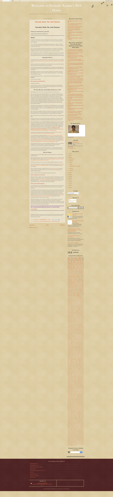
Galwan (75, 348)
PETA (72, 398)
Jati (72, 369)
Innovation (74, 366)
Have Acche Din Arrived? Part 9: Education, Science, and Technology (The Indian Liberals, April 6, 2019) (75, 60)
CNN (82, 277)
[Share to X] (57, 219)
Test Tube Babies (80, 429)
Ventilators (72, 436)
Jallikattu (75, 368)
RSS (79, 403)
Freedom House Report (77, 347)
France (68, 347)
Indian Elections (77, 362)
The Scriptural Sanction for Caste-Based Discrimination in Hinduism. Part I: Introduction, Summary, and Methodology (75, 230)
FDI (81, 343)
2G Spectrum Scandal (71, 301)
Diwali (76, 336)
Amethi (76, 309)
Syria (82, 292)
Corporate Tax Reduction (72, 331)
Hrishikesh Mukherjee (74, 359)
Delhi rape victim (77, 334)
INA (82, 359)
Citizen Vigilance (74, 327)
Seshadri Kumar (76, 142)
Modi (69, 261)
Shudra (72, 268)
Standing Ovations (70, 423)
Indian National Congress (80, 282)
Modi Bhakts (82, 384)
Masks (78, 381)
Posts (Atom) (35, 227)
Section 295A (76, 291)
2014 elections (70, 265)
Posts (70, 199)
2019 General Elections (78, 265)
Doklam (80, 336)
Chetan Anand (82, 324)
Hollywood (69, 359)
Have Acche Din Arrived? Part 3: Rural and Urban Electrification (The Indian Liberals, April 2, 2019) (75, 79)
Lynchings (78, 377)
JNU (73, 367)
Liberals (83, 376)
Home (47, 225)
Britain (82, 319)
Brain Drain (78, 277)
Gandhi (78, 348)
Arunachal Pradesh (52, 179)
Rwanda (80, 411)
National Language (70, 389)
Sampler (78, 413)
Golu (72, 353)
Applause (77, 311)
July (70, 162)
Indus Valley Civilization (72, 283)
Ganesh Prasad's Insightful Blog (42, 483)
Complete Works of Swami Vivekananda (36, 466)
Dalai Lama (81, 332)
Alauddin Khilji (73, 307)
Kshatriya (69, 267)
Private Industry (70, 403)
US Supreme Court (74, 434)
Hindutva (79, 281)
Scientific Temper (80, 416)
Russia (69, 268)
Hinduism (69, 259)
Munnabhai (78, 386)
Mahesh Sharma (80, 379)
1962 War (82, 295)
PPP (75, 398)
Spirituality (69, 422)
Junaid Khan (77, 370)
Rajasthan (79, 404)
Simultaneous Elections (71, 421)
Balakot (78, 275)
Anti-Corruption (81, 274)
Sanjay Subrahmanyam (74, 415)
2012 (70, 185)
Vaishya (75, 268)
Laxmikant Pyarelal (74, 376)
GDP (77, 280)
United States (71, 435)
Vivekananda (78, 294)
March (71, 168)
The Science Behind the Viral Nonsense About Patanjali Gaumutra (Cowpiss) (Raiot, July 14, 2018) (75, 95)
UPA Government (72, 433)
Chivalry (78, 326)
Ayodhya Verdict (73, 316)
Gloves (73, 352)
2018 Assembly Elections (80, 300)
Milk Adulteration (77, 384)
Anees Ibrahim (72, 310)
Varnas (74, 294)
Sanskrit (79, 415)
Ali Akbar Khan (78, 307)
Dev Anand (80, 335)
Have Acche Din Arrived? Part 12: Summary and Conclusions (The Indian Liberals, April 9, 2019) (75, 50)
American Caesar (80, 308)
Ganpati (80, 349)
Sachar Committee (78, 412)
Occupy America (70, 396)
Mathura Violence (70, 382)
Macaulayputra (69, 378)
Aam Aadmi (75, 302)
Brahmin (73, 266)
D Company (70, 332)
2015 (70, 180)
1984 (69, 296)
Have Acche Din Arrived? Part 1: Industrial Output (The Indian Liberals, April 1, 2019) (75, 86)
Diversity (73, 336)
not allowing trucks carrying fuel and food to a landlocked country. (45, 130)
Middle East (81, 383)
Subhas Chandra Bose (77, 292)
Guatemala (82, 353)
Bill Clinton (72, 318)
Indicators (69, 365)
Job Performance (79, 369)
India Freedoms (81, 361)
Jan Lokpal (78, 368)
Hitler (68, 271)
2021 (70, 155)
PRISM (78, 398)
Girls (82, 351)
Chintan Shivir (74, 326)
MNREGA (77, 285)
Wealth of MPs (73, 439)
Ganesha (74, 349)
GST (72, 348)
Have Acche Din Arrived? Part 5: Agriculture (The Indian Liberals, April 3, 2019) (75, 74)
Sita (71, 292)
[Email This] (55, 219)
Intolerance (78, 271)
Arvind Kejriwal (72, 313)
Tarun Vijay (70, 428)
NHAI (69, 388)
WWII (80, 438)
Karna (83, 283)
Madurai (76, 379)
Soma (82, 421)
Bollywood (82, 318)
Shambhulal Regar (81, 418)
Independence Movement (74, 361)
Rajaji (68, 291)
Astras (74, 315)
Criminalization (82, 331)
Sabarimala (73, 412)
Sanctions (81, 413)
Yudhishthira (78, 295)
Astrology (77, 315)
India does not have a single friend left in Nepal (54, 135)
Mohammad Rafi (71, 385)
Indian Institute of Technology (74, 363)
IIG (78, 359)
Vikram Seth (79, 437)
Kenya (56, 168)
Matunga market (80, 382)
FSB (72, 344)
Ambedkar (69, 266)
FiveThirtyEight (81, 345)
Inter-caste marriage (73, 271)
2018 (70, 174)
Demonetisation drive (75, 335)
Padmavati (76, 289)
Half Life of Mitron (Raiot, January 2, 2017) (74, 117)
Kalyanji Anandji (70, 371)
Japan (82, 368)
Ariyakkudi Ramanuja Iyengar (71, 312)
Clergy (74, 328)
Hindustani (75, 358)
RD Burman (81, 290)
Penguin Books (70, 290)
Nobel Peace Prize (75, 393)
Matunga (75, 382)
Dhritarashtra (81, 279)
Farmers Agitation (76, 344)
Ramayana (81, 272)
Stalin (78, 422)
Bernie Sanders (74, 276)
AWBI (71, 302)
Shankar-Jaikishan (71, 419)
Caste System (75, 259)
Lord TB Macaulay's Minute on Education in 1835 (37, 470)
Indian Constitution (33, 468)
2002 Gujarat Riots (72, 297)
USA (79, 434)
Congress (73, 330)
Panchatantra (69, 399)
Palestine (81, 398)
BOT (77, 316)
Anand (68, 310)
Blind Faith (76, 318)
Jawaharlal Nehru (79, 266)
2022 (70, 153)
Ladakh (83, 284)
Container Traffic (77, 330)
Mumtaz (69, 386)
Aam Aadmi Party (80, 302)
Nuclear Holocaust (70, 395)
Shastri (81, 419)
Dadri (78, 332)
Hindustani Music (80, 358)
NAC (75, 387)
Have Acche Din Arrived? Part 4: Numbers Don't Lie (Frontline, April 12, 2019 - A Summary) (76, 76)
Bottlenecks (75, 319)
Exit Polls (75, 343)
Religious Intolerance (79, 264)
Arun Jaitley (78, 312)
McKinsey (69, 383)
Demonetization (70, 279)
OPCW (74, 395)
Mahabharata (79, 260)
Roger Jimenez (70, 410)
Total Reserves (76, 432)
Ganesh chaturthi (70, 349)
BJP (81, 259)
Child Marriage (79, 325)
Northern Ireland (81, 394)
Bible (69, 277)
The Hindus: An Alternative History (77, 293)
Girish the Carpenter (77, 351)
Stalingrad (81, 422)
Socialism (69, 273)
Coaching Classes (78, 328)
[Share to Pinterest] (59, 219)
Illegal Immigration (70, 360)
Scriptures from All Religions (34, 475)
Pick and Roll (78, 400)
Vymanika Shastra (73, 438)
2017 (70, 176)
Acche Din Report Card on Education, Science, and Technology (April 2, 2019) (75, 89)
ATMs (68, 302)
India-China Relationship (71, 282)
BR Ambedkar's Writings (34, 463)
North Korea (75, 394)
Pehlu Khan (80, 289)
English (82, 342)
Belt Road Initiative (48, 221)
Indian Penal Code (72, 364)
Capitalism (79, 268)
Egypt (78, 341)
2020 (70, 157)
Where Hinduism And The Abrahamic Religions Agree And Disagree (42, 484)
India (52, 221)
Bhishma (82, 276)
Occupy (82, 395)
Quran (77, 290)
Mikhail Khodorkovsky (70, 384)
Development (69, 336)
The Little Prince (76, 431)
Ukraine (82, 434)
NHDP (72, 388)
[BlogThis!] (56, 219)
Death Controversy (71, 334)
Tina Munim (69, 432)
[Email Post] (53, 219)
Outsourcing (69, 398)
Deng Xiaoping (75, 279)
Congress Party (80, 278)
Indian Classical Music (71, 362)
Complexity (69, 330)
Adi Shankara (77, 262)
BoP (79, 318)
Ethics (68, 343)
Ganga (77, 349)
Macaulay (81, 285)
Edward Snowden (73, 341)
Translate (75, 194)
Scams (68, 416)
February (71, 170)
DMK (73, 332)
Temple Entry (75, 429)
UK (68, 433)
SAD (82, 411)
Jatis (74, 369)
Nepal (59, 221)
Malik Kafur (74, 380)
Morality (81, 385)
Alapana (69, 307)
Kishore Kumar (78, 284)
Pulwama (77, 272)
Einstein (81, 341)
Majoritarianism (70, 380)
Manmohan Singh (71, 272)
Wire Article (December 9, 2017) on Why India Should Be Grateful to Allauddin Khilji (75, 27)
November (71, 158)
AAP (72, 274)
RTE (82, 403)
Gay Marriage (72, 350)
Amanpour (82, 307)
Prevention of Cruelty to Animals (75, 402)
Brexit (79, 319)
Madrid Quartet (71, 379)
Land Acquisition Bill (72, 285)
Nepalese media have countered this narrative (48, 140)
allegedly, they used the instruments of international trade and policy (45, 128)
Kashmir (82, 271)
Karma (79, 371)
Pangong (76, 399)
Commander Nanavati (76, 329)
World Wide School (33, 477)
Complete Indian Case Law (34, 465)
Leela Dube (79, 376)
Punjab (74, 403)
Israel (68, 367)
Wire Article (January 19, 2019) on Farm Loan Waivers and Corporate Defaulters (75, 24)
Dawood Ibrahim (75, 333)
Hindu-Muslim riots (74, 281)
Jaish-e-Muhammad (70, 368)
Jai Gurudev (81, 367)
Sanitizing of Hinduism (74, 414)
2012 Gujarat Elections (76, 298)
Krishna (73, 260)
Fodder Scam (69, 346)
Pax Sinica (82, 399)
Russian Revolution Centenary (73, 411)
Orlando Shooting (80, 397)
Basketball (73, 317)
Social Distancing (77, 421)
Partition (79, 399)
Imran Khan (75, 360)
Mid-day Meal (76, 383)
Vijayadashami (73, 437)
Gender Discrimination (78, 350)
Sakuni (74, 413)
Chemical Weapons (76, 324)
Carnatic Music (70, 278)
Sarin (82, 415)
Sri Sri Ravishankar (74, 422)
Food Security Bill (74, 346)
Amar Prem (70, 308)
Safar (71, 413)
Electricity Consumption (71, 342)
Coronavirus (82, 330)
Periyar (74, 290)
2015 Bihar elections (36, 221)
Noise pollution (81, 393)
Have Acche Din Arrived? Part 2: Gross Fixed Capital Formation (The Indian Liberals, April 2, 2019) (75, 82)
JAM (70, 367)
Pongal (78, 401)
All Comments (71, 201)
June (70, 164)
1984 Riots (72, 296)
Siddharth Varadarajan (70, 420)
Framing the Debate (80, 346)
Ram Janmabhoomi (77, 405)
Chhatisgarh (74, 325)
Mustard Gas (71, 387)
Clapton (71, 328)
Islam (82, 366)
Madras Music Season (81, 378)
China (83, 268)
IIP (80, 359)
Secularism (80, 291)
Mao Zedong (69, 381)
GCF (82, 347)
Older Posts (62, 225)
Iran (77, 283)
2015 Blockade (42, 221)
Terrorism (69, 293)
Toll (72, 432)
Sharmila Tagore (77, 419)
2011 (70, 187)
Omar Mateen (78, 396)
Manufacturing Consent (80, 380)
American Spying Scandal (71, 309)
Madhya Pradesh (75, 378)
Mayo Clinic (32, 472)
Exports (79, 343)
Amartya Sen (75, 308)
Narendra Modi (55, 221)
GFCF (79, 280)
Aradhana (81, 311)
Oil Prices (74, 396)
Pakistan (81, 267)
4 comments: (49, 219)
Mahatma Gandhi (75, 267)
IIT (82, 281)
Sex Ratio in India (80, 417)
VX (77, 435)
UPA (69, 264)
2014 (70, 181)
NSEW (77, 388)
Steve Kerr (79, 423)
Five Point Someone (75, 345)
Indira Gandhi (73, 365)
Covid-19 (77, 331)
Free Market (72, 347)
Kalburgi (81, 370)
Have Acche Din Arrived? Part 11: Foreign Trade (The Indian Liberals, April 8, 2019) (75, 53)
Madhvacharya (71, 263)
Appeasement (73, 311)
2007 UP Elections (78, 297)
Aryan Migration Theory (81, 313)
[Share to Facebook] (58, 219)
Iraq (80, 283)
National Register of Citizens (78, 389)
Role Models (74, 410)
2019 (70, 172)
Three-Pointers (81, 431)
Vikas (76, 437)
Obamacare (78, 395)
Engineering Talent (77, 342)
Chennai (75, 278)
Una (68, 435)
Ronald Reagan (79, 410)
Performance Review (71, 400)
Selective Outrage (73, 417)
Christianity (69, 327)
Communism (81, 329)
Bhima (79, 276)
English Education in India (71, 280)
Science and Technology (74, 416)
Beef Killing (77, 317)
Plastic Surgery (74, 401)
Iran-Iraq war (78, 366)
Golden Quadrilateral (78, 352)
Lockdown (74, 377)
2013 (70, 183)
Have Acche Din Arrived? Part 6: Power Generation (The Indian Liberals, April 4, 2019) (75, 71)
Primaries (81, 402)
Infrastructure (70, 366)
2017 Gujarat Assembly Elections (72, 300)
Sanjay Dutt (79, 414)
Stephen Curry (75, 423)
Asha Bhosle (77, 314)
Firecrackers (81, 344)
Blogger (68, 488)
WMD (78, 438)
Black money (73, 277)
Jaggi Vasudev (76, 367)
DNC (75, 332)
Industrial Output (81, 365)
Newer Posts (32, 225)
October (71, 160)
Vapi (79, 435)
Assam (72, 315)
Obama (73, 289)
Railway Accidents (75, 404)
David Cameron (70, 333)
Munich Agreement (73, 386)
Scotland (69, 417)
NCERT (83, 387)
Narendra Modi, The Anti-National (47, 22)
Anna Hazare (76, 274)
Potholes (81, 401)
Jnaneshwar (82, 262)
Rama (71, 291)
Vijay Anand (79, 436)
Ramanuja (82, 263)
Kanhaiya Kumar (75, 371)
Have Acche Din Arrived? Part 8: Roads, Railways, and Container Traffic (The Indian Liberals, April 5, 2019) (75, 64)
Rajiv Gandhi (72, 405)
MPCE (82, 377)
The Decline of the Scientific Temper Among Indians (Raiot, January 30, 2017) (74, 115)
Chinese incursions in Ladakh (43, 179)
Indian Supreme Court (80, 364)
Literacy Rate (70, 377)
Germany (72, 351)
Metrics (72, 383)
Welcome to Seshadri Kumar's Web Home (56, 7)
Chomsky (81, 326)
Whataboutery (75, 440)
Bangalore (69, 317)
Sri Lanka (53, 168)
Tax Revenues (81, 428)
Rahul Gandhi (77, 263)
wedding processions (72, 445)
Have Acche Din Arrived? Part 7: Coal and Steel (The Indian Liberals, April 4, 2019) (75, 68)
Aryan (75, 313)
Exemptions (71, 343)
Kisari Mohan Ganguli (72, 284)
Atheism (81, 315)
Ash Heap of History (71, 314)
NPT (74, 388)
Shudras (69, 292)
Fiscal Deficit (69, 345)
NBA (80, 387)
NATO (77, 387)
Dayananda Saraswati (81, 333)
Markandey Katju (74, 381)
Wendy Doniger (72, 295)
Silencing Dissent (80, 420)
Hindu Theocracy (71, 358)
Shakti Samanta (73, 418)
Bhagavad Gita (76, 261)
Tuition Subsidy (81, 432)
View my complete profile (72, 148)
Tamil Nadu (79, 273)
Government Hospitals (77, 353)
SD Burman (69, 412)
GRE (70, 348)
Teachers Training (70, 429)
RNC (77, 403)
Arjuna (73, 264)
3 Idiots (76, 301)
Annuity (69, 311)
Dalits (69, 260)
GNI (68, 348)
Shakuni (77, 418)
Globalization (69, 352)
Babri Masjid (80, 316)
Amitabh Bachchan (80, 309)
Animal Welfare (78, 310)
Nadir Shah (81, 388)
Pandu (73, 399)
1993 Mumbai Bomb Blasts (78, 296)
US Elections (76, 433)
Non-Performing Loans (70, 394)
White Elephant (80, 440)
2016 (70, 178)
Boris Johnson (70, 319)
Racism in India (70, 404)
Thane (68, 430)
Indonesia (77, 365)
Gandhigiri (81, 348)
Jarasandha (69, 369)
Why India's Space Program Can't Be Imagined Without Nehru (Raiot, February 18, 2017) (75, 112)
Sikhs (75, 420)
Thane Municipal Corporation (75, 430)
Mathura (82, 381)
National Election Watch (34, 473)
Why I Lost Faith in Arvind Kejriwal (73, 242)
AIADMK (81, 301)
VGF (75, 435)
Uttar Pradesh (70, 294)
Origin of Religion (73, 397)
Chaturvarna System (70, 324)
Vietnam (76, 436)
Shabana (69, 418)
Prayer (68, 402)
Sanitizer (69, 414)
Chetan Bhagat (70, 325)
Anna (82, 310)
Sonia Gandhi (74, 273)
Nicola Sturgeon (70, 393)
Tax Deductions (75, 428)
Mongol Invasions (77, 385)
